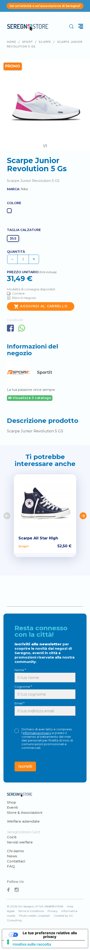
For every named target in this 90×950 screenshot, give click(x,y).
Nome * (20, 670)
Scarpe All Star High (38, 538)
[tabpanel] (45, 105)
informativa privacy (37, 733)
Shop (11, 802)
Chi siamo (15, 851)
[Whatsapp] (21, 328)
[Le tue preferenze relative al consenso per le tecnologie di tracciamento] (8, 941)
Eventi (12, 807)
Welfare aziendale (23, 821)
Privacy (53, 911)
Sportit (44, 372)
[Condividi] (10, 328)
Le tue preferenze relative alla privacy (50, 935)
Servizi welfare (20, 842)
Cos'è (12, 837)
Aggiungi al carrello (40, 306)
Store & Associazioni (24, 812)
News (12, 856)
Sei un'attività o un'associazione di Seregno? (45, 6)
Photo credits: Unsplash (34, 915)
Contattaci (16, 861)
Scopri (23, 546)
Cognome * (23, 686)
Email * (19, 703)
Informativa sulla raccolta (28, 944)
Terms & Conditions (31, 911)
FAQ (11, 866)
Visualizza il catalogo (31, 398)
